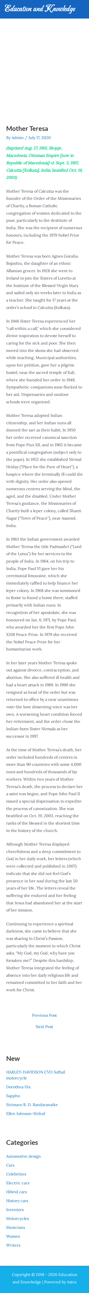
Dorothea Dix (18, 1086)
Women (13, 1236)
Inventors (15, 1209)
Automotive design (23, 1156)
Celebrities (16, 1174)
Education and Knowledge (40, 9)
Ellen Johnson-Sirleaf (25, 1113)
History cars (17, 1200)
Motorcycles (17, 1218)
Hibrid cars (16, 1191)
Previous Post (44, 1015)
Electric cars (17, 1182)
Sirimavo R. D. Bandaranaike (32, 1104)
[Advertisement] (44, 65)
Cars (10, 1165)
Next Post (44, 1027)
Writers (13, 1245)
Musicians (15, 1227)
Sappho (13, 1095)
